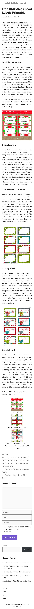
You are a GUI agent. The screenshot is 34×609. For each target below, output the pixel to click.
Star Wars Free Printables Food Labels (16, 572)
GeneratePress (17, 606)
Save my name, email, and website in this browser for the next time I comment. (17, 529)
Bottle (4, 588)
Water (4, 598)
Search (5, 546)
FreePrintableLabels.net (14, 3)
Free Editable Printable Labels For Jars (16, 581)
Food (6, 454)
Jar (3, 595)
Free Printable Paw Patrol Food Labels (16, 563)
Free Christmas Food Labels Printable (16, 23)
